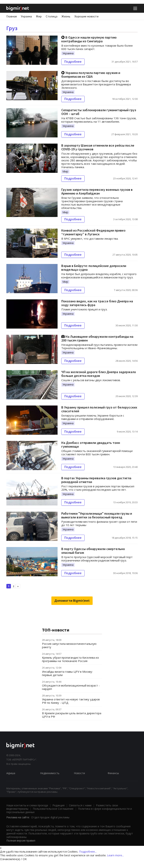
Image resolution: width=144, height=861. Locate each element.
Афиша (10, 773)
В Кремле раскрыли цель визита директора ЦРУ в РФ (71, 714)
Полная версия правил (20, 840)
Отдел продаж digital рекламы (50, 817)
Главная (11, 16)
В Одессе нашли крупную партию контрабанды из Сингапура (89, 39)
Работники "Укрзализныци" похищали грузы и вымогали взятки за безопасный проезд (96, 515)
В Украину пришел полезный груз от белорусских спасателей (99, 409)
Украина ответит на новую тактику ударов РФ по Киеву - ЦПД (71, 700)
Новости (79, 773)
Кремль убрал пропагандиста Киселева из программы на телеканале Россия (70, 659)
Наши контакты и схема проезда (27, 805)
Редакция (58, 805)
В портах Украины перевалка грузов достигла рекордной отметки (96, 480)
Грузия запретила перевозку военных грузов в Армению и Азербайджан (97, 191)
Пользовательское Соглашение (53, 808)
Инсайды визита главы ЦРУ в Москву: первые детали (67, 673)
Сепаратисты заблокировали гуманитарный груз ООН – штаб (98, 112)
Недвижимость (49, 773)
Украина (26, 16)
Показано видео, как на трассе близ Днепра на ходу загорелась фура (97, 303)
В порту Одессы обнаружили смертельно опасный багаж (93, 551)
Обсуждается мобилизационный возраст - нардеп (71, 687)
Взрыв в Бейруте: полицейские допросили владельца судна (93, 268)
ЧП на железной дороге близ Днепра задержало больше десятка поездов (98, 374)
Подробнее (73, 62)
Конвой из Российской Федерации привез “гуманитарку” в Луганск (93, 232)
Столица (51, 16)
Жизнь (66, 16)
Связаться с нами (80, 805)
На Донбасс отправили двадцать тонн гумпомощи (90, 445)
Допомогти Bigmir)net (72, 601)
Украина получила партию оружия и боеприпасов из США (90, 75)
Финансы (113, 773)
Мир (39, 16)
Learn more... (115, 855)
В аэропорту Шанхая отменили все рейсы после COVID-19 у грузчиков (97, 147)
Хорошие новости (86, 16)
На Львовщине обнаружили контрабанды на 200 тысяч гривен (97, 338)
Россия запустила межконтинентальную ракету (69, 645)
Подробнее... (88, 851)
